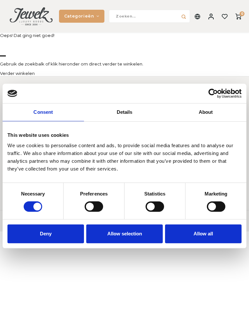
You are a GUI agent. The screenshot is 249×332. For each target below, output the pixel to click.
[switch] (94, 206)
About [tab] (206, 112)
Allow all (203, 233)
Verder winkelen (17, 73)
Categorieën (79, 16)
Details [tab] (125, 112)
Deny (46, 233)
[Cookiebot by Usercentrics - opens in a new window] (213, 93)
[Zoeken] (183, 16)
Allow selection (124, 233)
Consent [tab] (43, 112)
